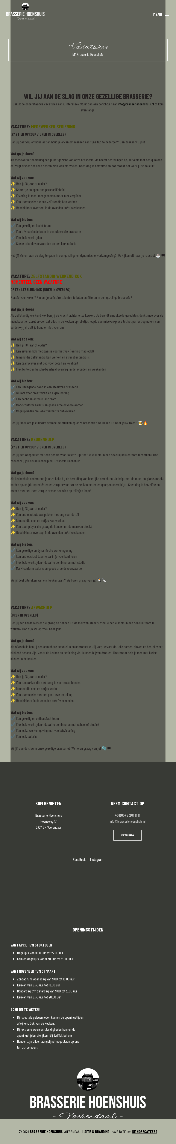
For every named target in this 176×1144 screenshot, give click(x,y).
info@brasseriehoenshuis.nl (127, 821)
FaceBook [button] (79, 859)
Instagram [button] (96, 859)
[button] (161, 13)
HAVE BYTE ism (120, 1131)
